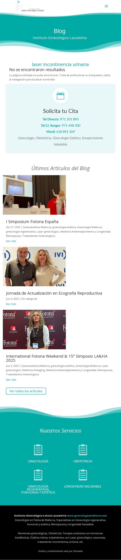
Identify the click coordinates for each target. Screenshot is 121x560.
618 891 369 (65, 131)
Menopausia (13, 236)
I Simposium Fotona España (32, 221)
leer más (11, 241)
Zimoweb (78, 551)
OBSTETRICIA (83, 461)
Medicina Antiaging (33, 370)
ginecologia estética (64, 227)
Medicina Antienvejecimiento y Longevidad (85, 231)
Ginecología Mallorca (89, 227)
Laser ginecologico (48, 231)
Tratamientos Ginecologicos (38, 236)
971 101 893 (69, 119)
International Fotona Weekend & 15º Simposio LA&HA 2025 (56, 358)
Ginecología (38, 461)
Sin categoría (29, 298)
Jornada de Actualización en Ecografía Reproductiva (54, 293)
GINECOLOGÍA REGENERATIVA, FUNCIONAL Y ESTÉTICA (38, 489)
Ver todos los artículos (26, 391)
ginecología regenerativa (21, 231)
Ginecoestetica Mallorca (37, 227)
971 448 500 (71, 125)
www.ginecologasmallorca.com (87, 515)
